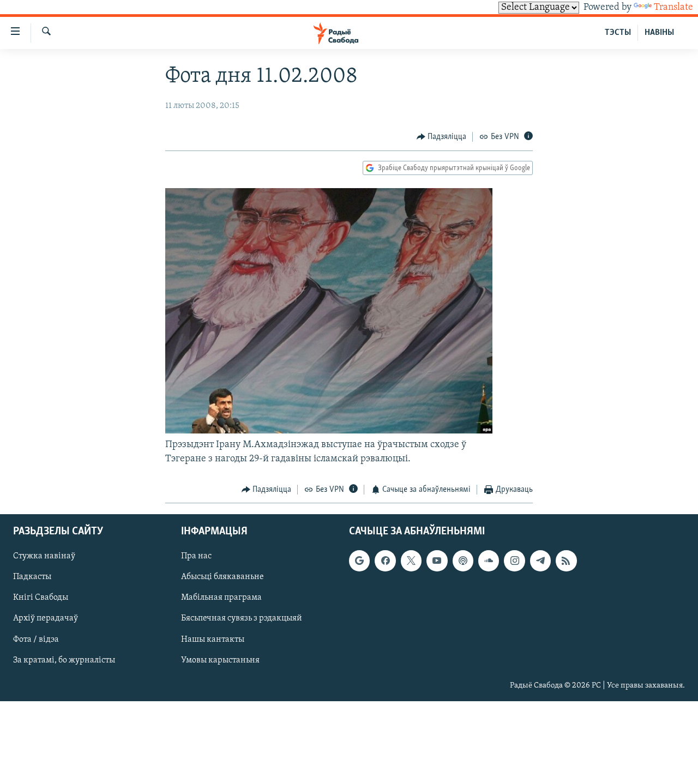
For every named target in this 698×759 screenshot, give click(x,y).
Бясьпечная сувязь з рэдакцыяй (241, 619)
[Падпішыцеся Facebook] (385, 561)
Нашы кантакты (212, 639)
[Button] (442, 137)
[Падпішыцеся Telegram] (540, 561)
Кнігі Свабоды (40, 598)
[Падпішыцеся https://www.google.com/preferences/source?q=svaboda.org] (359, 561)
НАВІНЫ (659, 32)
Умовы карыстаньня (220, 660)
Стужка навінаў (44, 556)
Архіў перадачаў (45, 619)
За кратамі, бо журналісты (64, 660)
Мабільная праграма (221, 598)
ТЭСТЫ (618, 32)
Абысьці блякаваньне (222, 577)
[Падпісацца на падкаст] (463, 561)
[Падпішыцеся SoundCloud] (488, 561)
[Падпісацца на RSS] (566, 561)
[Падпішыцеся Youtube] (436, 561)
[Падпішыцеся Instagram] (514, 561)
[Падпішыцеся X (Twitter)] (411, 561)
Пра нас (196, 556)
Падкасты (32, 577)
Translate (673, 8)
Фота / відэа (36, 639)
